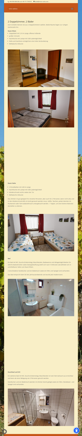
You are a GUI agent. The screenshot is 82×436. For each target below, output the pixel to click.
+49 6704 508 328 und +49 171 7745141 (20, 1)
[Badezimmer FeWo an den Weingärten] (41, 316)
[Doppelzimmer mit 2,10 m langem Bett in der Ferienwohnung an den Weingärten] (41, 86)
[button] (41, 8)
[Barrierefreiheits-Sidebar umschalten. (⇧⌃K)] (77, 430)
